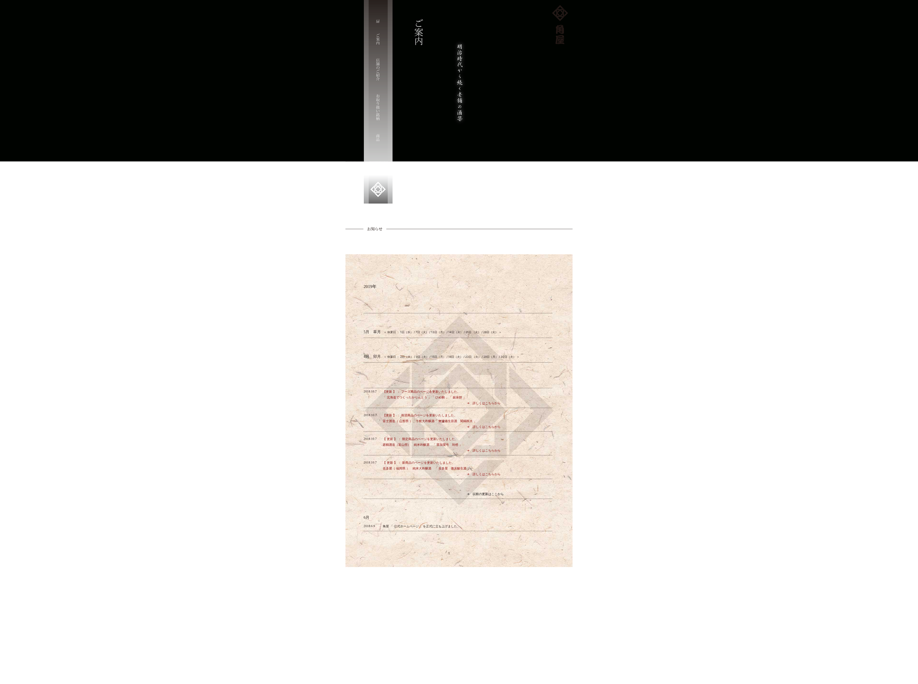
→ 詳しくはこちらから (442, 403)
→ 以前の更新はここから (443, 494)
